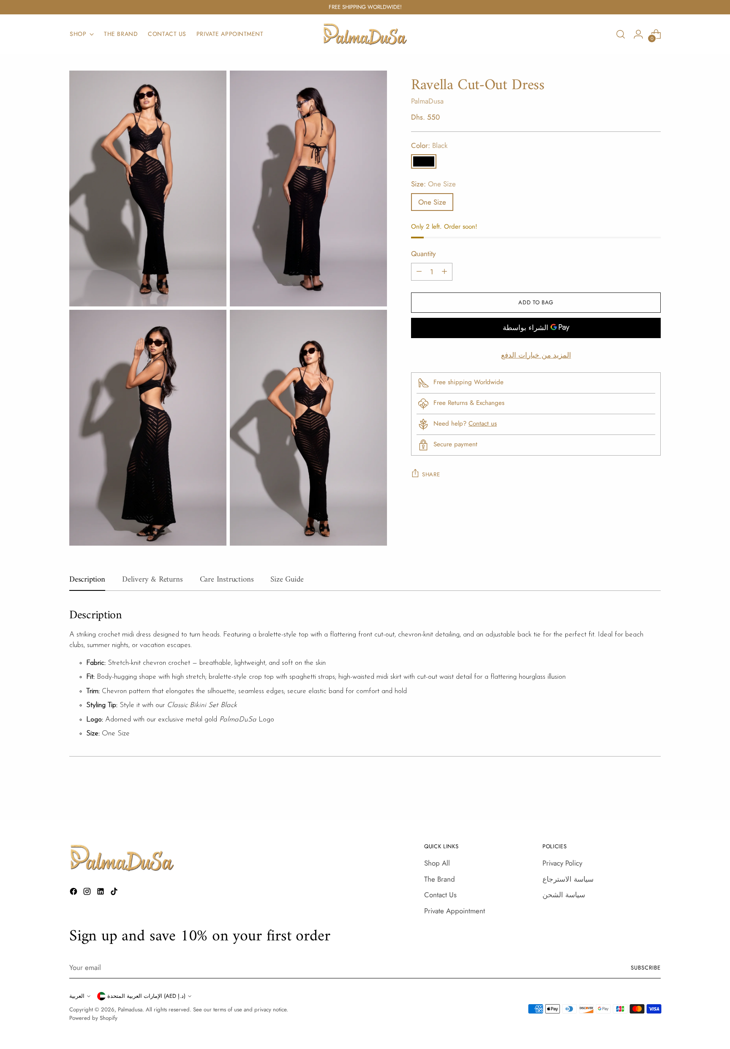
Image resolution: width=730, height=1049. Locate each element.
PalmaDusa (427, 101)
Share (431, 474)
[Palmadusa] (365, 34)
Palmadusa (130, 1009)
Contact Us (440, 895)
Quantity (423, 254)
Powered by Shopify (93, 1018)
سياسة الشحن (563, 895)
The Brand (439, 879)
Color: (429, 145)
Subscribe (646, 968)
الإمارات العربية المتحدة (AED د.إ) (146, 996)
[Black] (423, 161)
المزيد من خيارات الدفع (536, 355)
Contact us (483, 423)
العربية (76, 996)
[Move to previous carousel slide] (634, 791)
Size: (433, 184)
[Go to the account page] (638, 34)
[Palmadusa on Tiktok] (115, 893)
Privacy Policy (562, 863)
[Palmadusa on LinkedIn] (101, 893)
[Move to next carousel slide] (653, 791)
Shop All (437, 863)
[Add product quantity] (444, 271)
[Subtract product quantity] (419, 271)
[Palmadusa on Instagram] (88, 893)
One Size (432, 202)
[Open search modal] (620, 34)
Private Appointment (454, 911)
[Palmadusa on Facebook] (74, 893)
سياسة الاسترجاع (568, 879)
